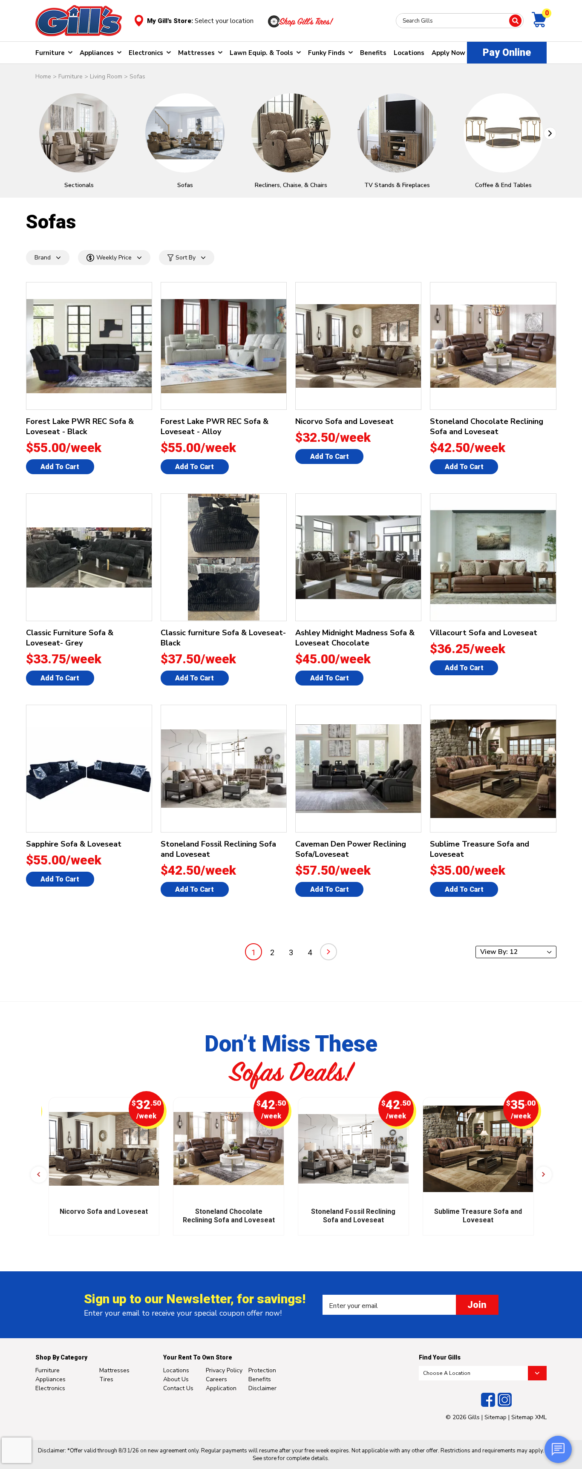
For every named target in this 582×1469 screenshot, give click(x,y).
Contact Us (178, 1388)
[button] (550, 133)
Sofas (137, 76)
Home (43, 76)
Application (221, 1388)
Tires (106, 1379)
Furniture (50, 53)
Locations (409, 53)
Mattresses (196, 53)
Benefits (373, 53)
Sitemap (495, 1417)
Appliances (97, 53)
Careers (216, 1379)
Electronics (146, 53)
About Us (176, 1379)
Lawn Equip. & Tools (261, 53)
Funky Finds (326, 53)
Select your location (224, 21)
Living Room (106, 76)
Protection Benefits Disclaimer (262, 1379)
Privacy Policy (224, 1370)
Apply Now (448, 53)
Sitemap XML (529, 1417)
